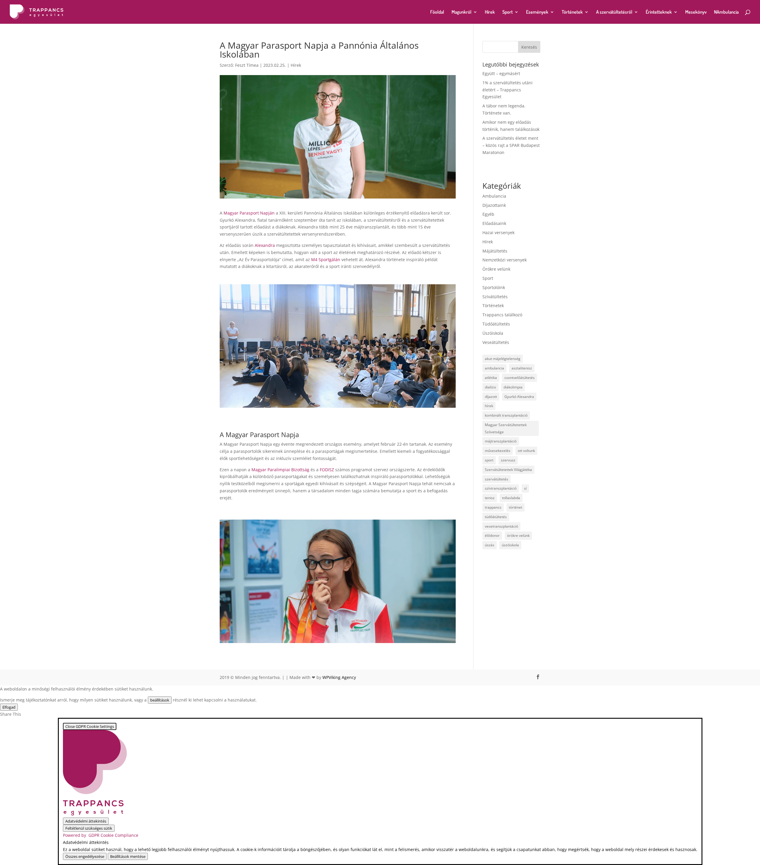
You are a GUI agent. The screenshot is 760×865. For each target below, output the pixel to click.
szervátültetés (496, 479)
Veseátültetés (495, 342)
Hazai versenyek (498, 232)
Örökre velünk (496, 269)
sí (525, 488)
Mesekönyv (696, 12)
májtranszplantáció (501, 441)
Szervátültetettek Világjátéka (508, 469)
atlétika (491, 377)
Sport (507, 12)
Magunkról (461, 12)
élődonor (492, 535)
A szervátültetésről (614, 12)
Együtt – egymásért (501, 73)
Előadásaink (494, 223)
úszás (489, 544)
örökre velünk (518, 535)
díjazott (491, 396)
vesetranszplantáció (501, 526)
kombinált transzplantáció (506, 415)
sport (489, 460)
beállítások (159, 700)
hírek (489, 405)
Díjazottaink (494, 205)
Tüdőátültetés (496, 324)
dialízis (490, 387)
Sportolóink (493, 287)
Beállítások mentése (127, 856)
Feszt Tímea (247, 65)
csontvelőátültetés (519, 377)
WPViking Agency (339, 677)
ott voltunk (526, 450)
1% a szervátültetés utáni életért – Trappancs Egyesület (507, 90)
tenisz (490, 497)
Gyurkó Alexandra (519, 396)
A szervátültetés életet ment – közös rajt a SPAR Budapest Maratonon (511, 145)
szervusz (508, 460)
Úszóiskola (492, 333)
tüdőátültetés (496, 516)
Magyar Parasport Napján (249, 213)
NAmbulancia (726, 12)
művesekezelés (497, 450)
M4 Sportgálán (325, 259)
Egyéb (488, 214)
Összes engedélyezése (84, 856)
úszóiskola (510, 544)
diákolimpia (513, 387)
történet (515, 507)
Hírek (490, 12)
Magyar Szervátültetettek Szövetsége (506, 428)
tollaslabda (511, 497)
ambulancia (494, 368)
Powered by (100, 835)
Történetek (572, 12)
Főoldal (437, 12)
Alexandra (265, 245)
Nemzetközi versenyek (504, 260)
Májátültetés (494, 251)
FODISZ (327, 469)
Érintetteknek (659, 12)
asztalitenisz (522, 368)
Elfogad (8, 707)
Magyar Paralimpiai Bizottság (281, 469)
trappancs (493, 507)
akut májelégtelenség (502, 358)
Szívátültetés (495, 296)
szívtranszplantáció (501, 488)
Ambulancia (494, 196)
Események (537, 12)
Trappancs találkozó (502, 315)
